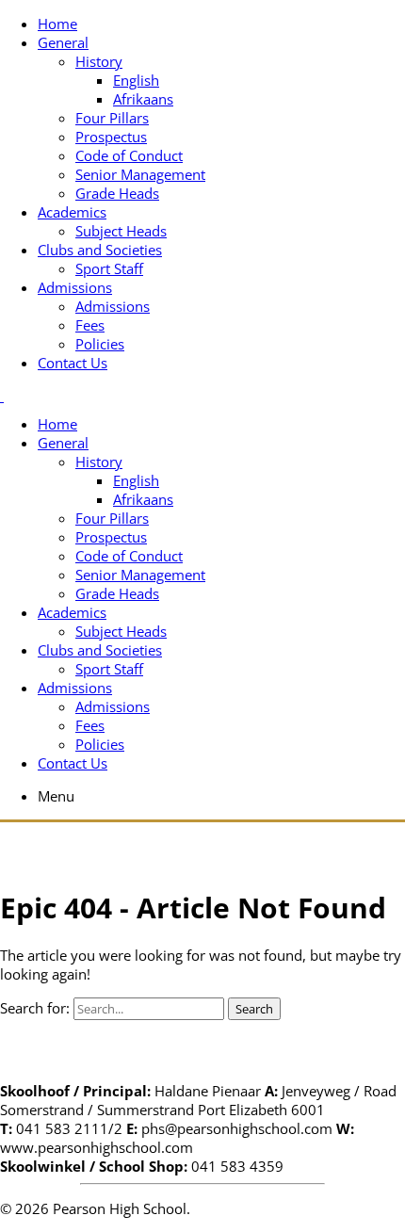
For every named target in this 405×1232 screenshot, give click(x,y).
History (98, 61)
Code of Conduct (129, 155)
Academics (72, 212)
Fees (90, 325)
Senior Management (140, 174)
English (136, 80)
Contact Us (72, 362)
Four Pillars (112, 117)
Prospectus (111, 136)
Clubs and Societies (100, 249)
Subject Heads (121, 230)
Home (57, 23)
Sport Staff (109, 268)
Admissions (75, 287)
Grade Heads (117, 193)
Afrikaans (143, 98)
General (63, 42)
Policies (99, 343)
